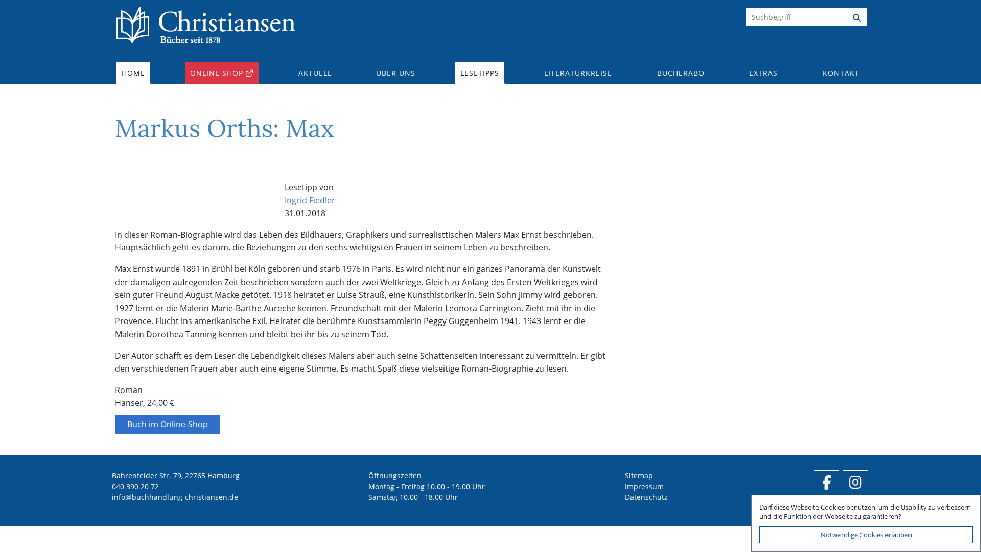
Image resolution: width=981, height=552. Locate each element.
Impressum (644, 486)
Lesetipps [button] (479, 73)
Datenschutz (646, 497)
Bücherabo (681, 73)
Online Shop (216, 73)
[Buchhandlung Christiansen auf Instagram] (855, 483)
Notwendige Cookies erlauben (866, 534)
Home (133, 73)
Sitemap (639, 475)
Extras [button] (763, 73)
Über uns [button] (395, 73)
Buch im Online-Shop (167, 424)
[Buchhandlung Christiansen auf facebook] (826, 483)
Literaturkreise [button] (578, 73)
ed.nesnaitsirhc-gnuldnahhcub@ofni (175, 497)
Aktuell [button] (315, 73)
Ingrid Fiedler (310, 200)
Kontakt (841, 73)
